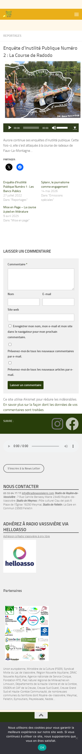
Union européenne (14, 668)
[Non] (76, 738)
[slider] (63, 127)
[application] (37, 127)
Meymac (72, 695)
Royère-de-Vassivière (52, 695)
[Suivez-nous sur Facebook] (72, 423)
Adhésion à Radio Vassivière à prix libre (26, 536)
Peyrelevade (36, 699)
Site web (13, 309)
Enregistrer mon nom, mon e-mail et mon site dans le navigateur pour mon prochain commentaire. (40, 331)
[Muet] (54, 128)
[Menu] (76, 14)
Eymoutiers (21, 699)
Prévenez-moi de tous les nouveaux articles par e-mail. (40, 372)
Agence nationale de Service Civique (49, 676)
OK (42, 747)
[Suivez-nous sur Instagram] (57, 423)
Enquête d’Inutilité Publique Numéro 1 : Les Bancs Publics (18, 186)
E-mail (46, 294)
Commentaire (17, 264)
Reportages (12, 36)
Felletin (7, 699)
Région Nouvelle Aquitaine (53, 672)
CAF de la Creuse (26, 687)
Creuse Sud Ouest (48, 687)
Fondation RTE (12, 680)
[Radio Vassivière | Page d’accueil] (9, 14)
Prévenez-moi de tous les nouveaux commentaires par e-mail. (41, 353)
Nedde (49, 699)
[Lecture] (10, 128)
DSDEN (7, 687)
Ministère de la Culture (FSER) (45, 668)
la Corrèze (71, 684)
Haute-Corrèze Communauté (29, 691)
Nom (11, 294)
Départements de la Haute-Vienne (36, 684)
